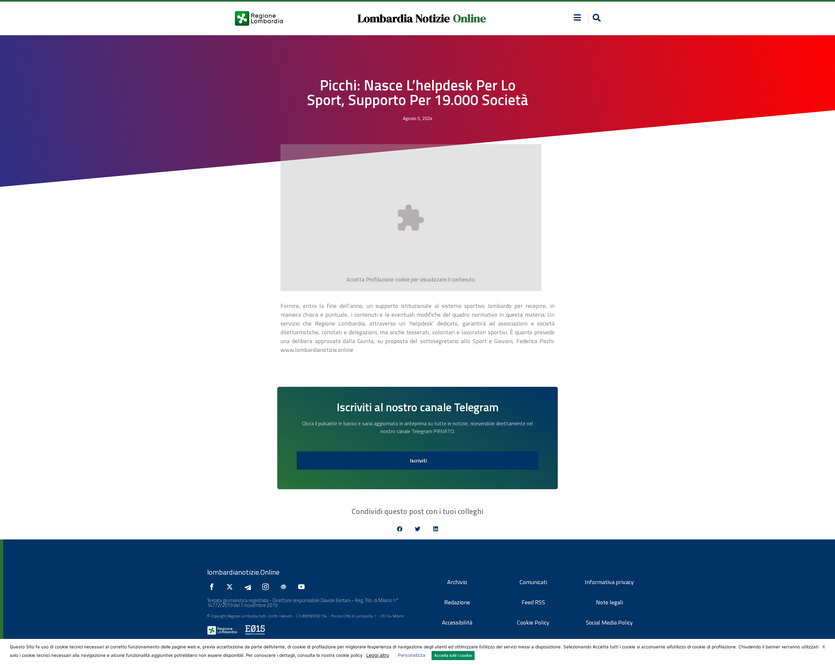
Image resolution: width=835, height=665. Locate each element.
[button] (577, 17)
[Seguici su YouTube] (303, 586)
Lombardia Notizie (403, 18)
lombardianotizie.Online (243, 572)
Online (469, 18)
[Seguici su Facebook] (213, 586)
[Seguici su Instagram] (267, 586)
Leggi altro (377, 655)
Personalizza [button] (411, 655)
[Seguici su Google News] (285, 586)
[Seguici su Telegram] (249, 586)
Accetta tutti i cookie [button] (453, 655)
